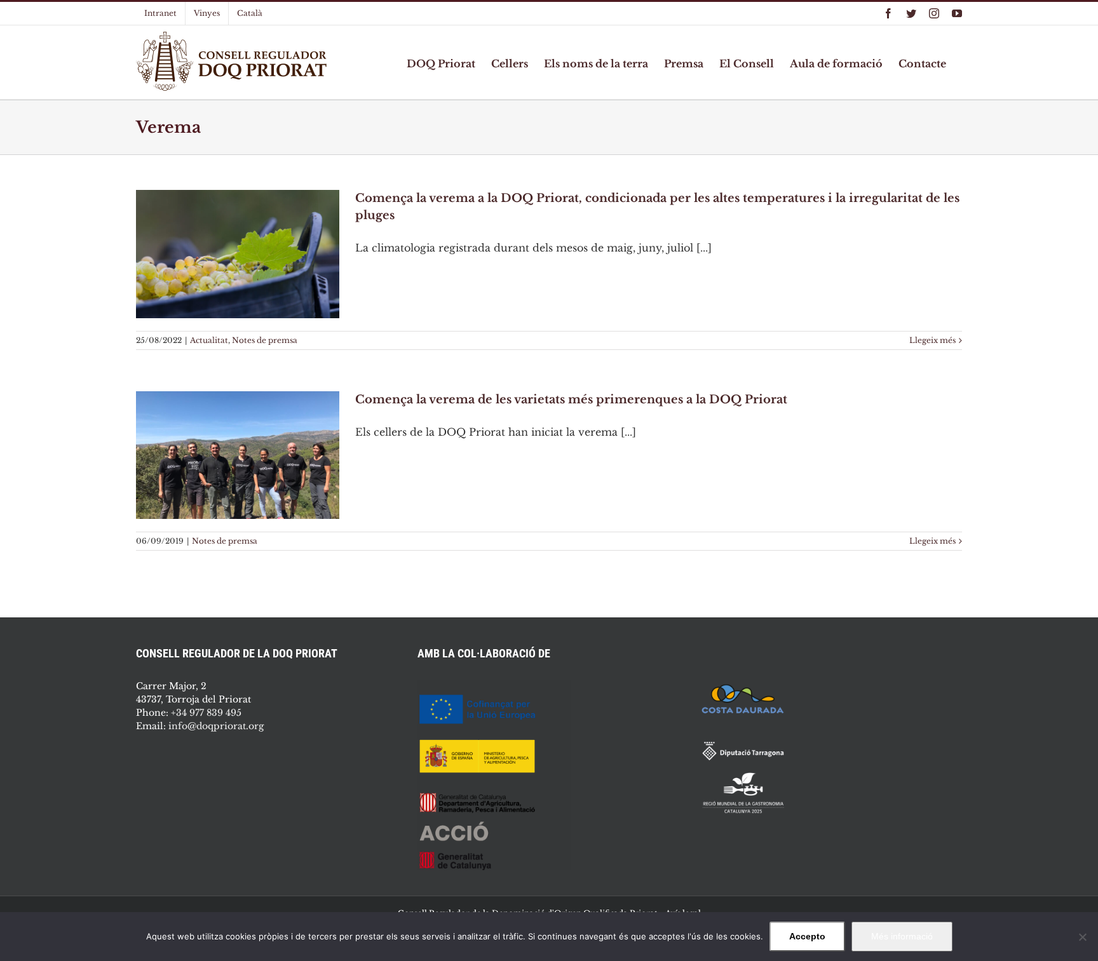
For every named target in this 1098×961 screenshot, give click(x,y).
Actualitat (209, 340)
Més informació (902, 936)
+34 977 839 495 (206, 712)
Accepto (807, 936)
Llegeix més (932, 340)
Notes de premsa (264, 340)
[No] (1082, 937)
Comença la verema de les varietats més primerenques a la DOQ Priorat (571, 400)
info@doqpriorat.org (216, 726)
